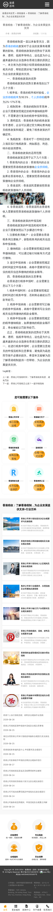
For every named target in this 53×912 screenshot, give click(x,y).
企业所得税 (41, 166)
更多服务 (16, 909)
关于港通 (37, 909)
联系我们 (48, 909)
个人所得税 (37, 97)
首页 (5, 909)
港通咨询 (11, 4)
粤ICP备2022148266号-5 (30, 872)
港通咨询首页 (8, 13)
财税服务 (21, 13)
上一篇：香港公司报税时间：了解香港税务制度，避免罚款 (26, 379)
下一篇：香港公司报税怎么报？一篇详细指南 (23, 383)
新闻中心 (26, 909)
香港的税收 (12, 46)
